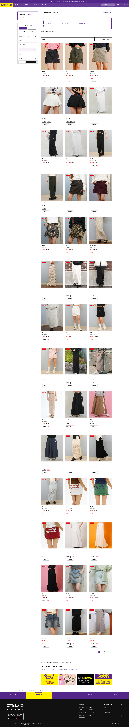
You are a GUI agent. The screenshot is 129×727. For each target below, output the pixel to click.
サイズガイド (91, 709)
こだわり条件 (22, 44)
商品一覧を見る (106, 12)
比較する (46, 81)
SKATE (44, 4)
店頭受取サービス (83, 707)
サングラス (71, 669)
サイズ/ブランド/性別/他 (25, 36)
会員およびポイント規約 (36, 723)
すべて (21, 49)
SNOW (35, 4)
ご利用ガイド (91, 707)
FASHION (17, 4)
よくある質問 (91, 712)
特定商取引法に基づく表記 (25, 723)
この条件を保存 (32, 14)
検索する (31, 62)
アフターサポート (83, 715)
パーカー (44, 669)
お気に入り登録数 (101, 39)
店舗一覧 (106, 707)
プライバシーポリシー (12, 723)
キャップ (55, 669)
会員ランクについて (83, 709)
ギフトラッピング (83, 712)
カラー (20, 40)
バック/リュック (63, 669)
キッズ (78, 669)
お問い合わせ (91, 715)
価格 (20, 54)
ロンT (50, 669)
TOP (19, 690)
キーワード (21, 58)
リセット (22, 62)
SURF (26, 4)
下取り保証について (83, 717)
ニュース (106, 709)
